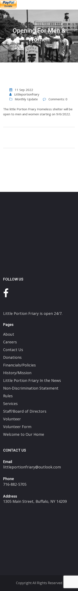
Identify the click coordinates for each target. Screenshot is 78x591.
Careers (10, 341)
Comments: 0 (57, 99)
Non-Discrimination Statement (30, 388)
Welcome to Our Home (23, 434)
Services (10, 403)
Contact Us (13, 349)
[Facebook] (6, 293)
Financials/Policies (19, 365)
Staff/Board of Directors (24, 411)
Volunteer (12, 418)
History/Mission (17, 372)
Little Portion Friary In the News (32, 380)
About (8, 334)
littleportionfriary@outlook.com (32, 466)
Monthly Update (26, 99)
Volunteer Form (17, 426)
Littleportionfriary (26, 94)
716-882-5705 (14, 484)
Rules (8, 395)
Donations (12, 357)
